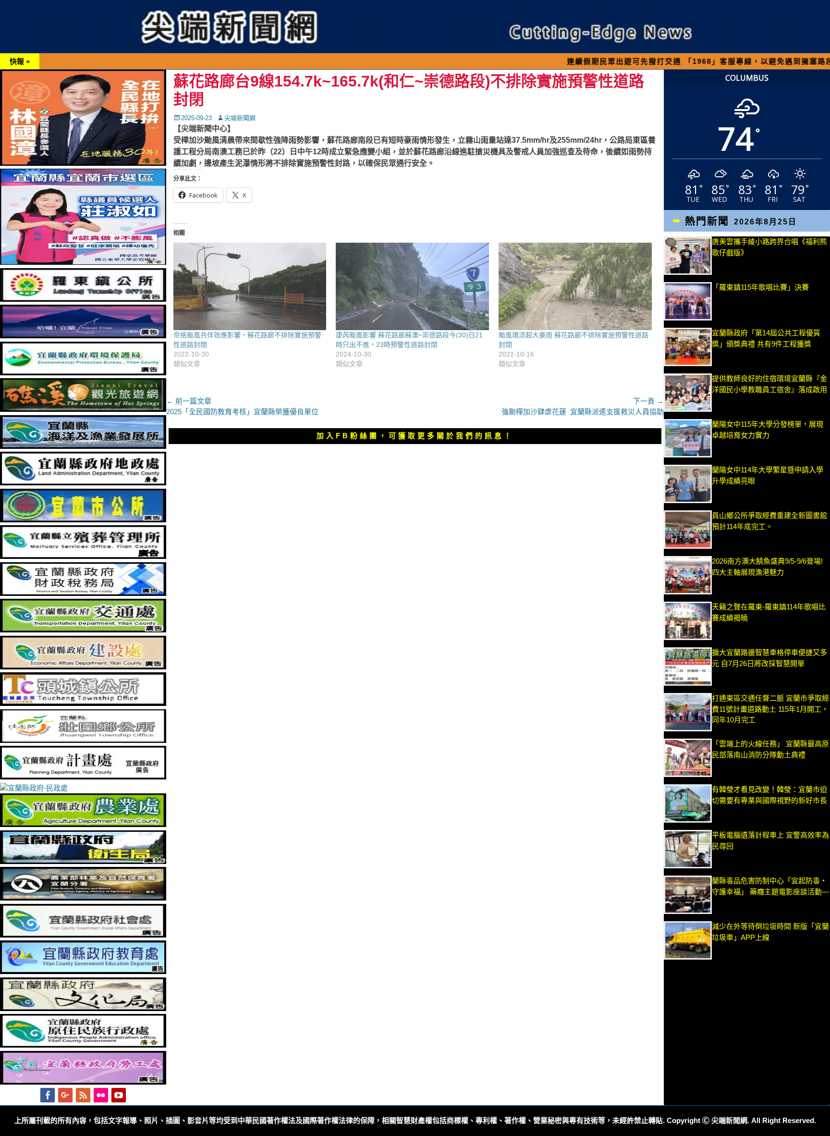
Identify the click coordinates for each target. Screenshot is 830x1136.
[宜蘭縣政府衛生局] (83, 861)
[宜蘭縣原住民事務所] (83, 1045)
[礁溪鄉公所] (83, 409)
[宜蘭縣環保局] (83, 373)
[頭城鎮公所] (83, 703)
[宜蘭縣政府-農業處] (83, 824)
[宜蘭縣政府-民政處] (34, 788)
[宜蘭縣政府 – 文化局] (83, 1008)
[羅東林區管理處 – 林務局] (83, 898)
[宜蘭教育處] (83, 971)
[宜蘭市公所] (83, 520)
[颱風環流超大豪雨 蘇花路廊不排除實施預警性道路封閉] (575, 286)
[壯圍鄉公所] (83, 740)
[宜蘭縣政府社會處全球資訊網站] (83, 935)
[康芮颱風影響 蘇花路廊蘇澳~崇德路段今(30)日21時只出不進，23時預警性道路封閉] (412, 286)
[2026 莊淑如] (83, 262)
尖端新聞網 (240, 118)
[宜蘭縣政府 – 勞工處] (83, 1082)
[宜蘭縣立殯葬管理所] (83, 556)
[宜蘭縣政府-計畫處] (83, 777)
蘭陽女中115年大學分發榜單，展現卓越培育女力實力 (767, 435)
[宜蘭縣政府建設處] (83, 667)
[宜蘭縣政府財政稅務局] (83, 593)
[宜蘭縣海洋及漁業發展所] (83, 446)
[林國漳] (83, 163)
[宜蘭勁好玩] (83, 336)
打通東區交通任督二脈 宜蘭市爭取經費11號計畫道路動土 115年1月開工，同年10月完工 (770, 709)
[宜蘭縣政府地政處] (83, 483)
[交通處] (83, 630)
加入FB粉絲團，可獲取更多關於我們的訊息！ (415, 436)
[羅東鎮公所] (83, 299)
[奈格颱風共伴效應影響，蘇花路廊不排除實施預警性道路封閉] (250, 286)
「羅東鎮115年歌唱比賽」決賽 (760, 287)
